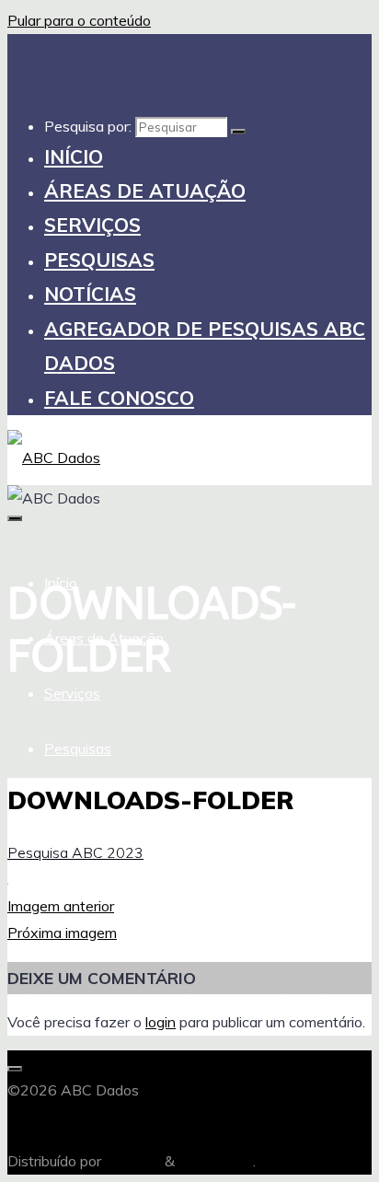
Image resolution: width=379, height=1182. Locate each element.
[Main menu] (14, 518)
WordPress (215, 1161)
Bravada (131, 1161)
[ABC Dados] (53, 457)
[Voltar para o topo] (14, 1069)
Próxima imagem (62, 932)
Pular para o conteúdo (79, 20)
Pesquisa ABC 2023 (75, 852)
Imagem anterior (60, 906)
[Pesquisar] (238, 131)
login (160, 1022)
